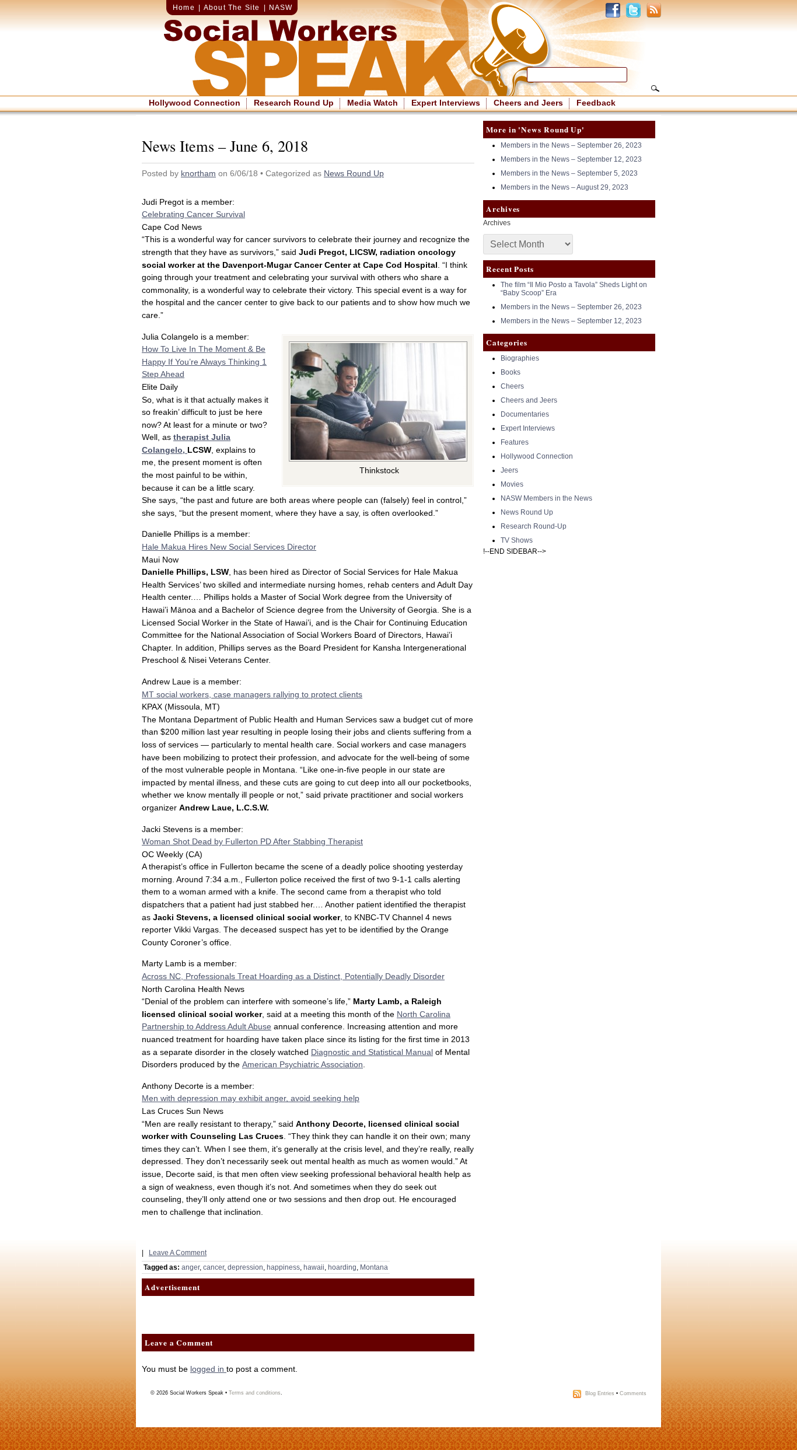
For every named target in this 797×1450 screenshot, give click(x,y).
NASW (281, 8)
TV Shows (517, 540)
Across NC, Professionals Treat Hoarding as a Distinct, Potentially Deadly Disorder (293, 976)
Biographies (520, 358)
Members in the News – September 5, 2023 (569, 173)
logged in (208, 1369)
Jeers (509, 470)
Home (184, 8)
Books (510, 372)
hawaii (313, 1267)
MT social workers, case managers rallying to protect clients (252, 694)
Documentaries (525, 414)
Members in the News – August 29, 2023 (564, 187)
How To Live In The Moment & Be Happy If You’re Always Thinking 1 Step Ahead (204, 361)
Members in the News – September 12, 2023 (571, 159)
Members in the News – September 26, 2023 (571, 145)
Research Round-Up (534, 526)
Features (515, 442)
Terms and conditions (255, 1393)
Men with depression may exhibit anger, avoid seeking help (250, 1098)
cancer (213, 1267)
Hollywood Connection (194, 102)
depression (245, 1267)
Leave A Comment (178, 1253)
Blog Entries (599, 1394)
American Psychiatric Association (302, 1064)
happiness (283, 1267)
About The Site (232, 8)
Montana (374, 1267)
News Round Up (354, 173)
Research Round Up (294, 102)
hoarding (342, 1267)
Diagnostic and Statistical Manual (372, 1052)
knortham (198, 173)
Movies (512, 484)
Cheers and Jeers (528, 102)
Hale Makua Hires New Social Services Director (229, 546)
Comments (633, 1394)
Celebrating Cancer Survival (193, 214)
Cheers (512, 386)
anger (190, 1267)
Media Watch (372, 102)
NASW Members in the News (546, 498)
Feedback (596, 102)
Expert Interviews (445, 102)
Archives (497, 223)
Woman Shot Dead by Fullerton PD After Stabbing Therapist (252, 841)
